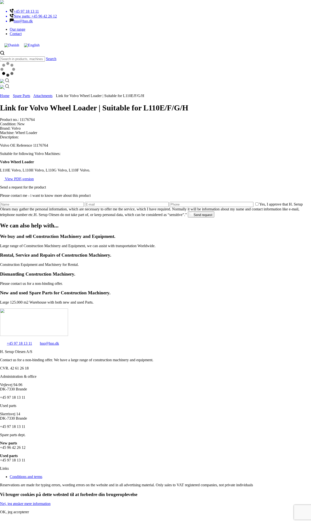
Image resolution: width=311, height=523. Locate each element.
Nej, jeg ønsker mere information (25, 504)
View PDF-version (19, 179)
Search (51, 59)
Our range (17, 29)
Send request (203, 215)
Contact (16, 34)
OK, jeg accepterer (14, 512)
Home (4, 96)
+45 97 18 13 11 (19, 343)
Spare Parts (21, 96)
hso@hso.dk (49, 343)
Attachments (42, 96)
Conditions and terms (26, 477)
